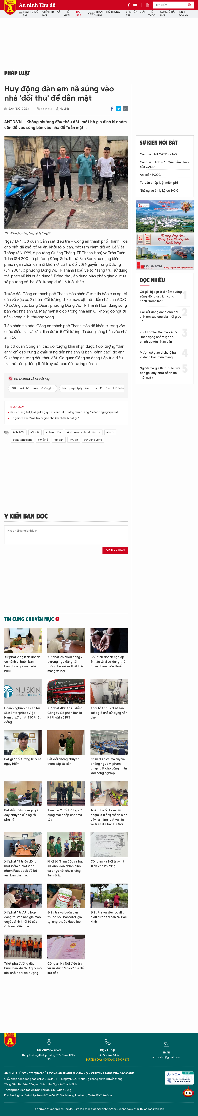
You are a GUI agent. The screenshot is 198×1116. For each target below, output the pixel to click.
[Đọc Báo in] (149, 5)
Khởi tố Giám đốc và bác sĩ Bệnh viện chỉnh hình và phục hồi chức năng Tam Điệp (65, 868)
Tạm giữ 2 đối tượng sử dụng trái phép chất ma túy (64, 815)
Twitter (118, 108)
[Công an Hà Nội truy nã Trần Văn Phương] (109, 844)
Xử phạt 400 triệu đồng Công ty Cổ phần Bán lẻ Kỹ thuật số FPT (65, 712)
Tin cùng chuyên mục (29, 619)
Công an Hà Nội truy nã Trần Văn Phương (107, 864)
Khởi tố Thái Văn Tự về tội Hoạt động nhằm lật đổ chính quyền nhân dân (159, 337)
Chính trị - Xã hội (51, 13)
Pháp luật (78, 13)
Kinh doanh (183, 13)
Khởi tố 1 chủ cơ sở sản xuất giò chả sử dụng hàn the (108, 712)
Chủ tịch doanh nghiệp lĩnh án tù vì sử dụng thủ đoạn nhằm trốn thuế (107, 661)
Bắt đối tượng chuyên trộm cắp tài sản (63, 761)
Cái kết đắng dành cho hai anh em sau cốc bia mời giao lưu (160, 316)
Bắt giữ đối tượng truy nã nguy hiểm (22, 761)
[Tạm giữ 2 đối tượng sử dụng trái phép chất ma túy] (66, 793)
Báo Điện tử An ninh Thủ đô (10, 7)
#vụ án (74, 439)
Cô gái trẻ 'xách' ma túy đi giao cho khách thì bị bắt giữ (44, 418)
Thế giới (67, 13)
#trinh (110, 432)
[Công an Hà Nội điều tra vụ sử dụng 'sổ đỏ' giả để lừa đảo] (66, 947)
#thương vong (93, 439)
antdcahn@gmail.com (166, 1057)
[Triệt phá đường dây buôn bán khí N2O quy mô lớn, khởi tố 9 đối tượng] (23, 947)
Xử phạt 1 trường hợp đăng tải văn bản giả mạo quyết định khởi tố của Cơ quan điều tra (22, 919)
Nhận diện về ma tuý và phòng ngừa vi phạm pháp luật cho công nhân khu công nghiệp (108, 766)
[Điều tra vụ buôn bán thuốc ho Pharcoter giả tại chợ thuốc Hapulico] (66, 896)
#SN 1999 (18, 432)
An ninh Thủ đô (37, 5)
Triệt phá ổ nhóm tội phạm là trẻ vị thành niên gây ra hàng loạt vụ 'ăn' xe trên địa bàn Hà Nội (108, 817)
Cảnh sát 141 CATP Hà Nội (158, 154)
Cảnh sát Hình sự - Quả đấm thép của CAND (164, 164)
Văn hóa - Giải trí (135, 13)
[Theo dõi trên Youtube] (135, 5)
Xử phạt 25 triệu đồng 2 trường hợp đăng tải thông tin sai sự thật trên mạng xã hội (65, 664)
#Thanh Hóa (53, 432)
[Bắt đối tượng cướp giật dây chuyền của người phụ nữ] (23, 793)
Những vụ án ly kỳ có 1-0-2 (159, 191)
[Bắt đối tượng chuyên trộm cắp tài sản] (66, 742)
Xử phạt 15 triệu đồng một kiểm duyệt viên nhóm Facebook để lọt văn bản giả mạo (20, 868)
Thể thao (151, 13)
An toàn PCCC (150, 175)
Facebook (111, 108)
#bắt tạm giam (22, 439)
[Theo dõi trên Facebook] (129, 5)
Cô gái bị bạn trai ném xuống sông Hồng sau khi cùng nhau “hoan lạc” (161, 296)
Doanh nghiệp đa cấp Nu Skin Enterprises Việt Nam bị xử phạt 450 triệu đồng (22, 715)
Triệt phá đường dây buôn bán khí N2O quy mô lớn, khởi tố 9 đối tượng (23, 968)
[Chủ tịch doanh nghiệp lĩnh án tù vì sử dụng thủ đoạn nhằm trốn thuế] (109, 640)
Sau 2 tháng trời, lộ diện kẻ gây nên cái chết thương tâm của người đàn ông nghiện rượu (64, 412)
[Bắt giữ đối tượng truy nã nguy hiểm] (23, 742)
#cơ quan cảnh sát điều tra (83, 432)
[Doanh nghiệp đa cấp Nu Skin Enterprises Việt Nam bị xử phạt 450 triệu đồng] (23, 691)
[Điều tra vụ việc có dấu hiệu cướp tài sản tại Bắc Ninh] (109, 896)
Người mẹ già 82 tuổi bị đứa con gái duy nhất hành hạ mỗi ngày (160, 373)
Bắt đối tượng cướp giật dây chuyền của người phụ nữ (22, 815)
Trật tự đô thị (30, 13)
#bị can (58, 439)
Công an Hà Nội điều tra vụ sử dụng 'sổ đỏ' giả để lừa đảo (65, 968)
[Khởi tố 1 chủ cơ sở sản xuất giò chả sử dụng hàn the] (109, 691)
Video (92, 13)
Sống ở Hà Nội (167, 13)
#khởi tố (43, 439)
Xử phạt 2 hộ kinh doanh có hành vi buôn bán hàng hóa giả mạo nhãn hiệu (22, 664)
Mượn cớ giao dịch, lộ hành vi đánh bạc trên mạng (159, 355)
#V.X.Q (35, 432)
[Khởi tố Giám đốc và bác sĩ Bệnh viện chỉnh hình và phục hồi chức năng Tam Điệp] (66, 844)
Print (125, 108)
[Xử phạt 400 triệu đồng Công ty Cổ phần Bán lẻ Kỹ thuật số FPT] (66, 691)
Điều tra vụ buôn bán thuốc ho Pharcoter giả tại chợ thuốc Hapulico (64, 917)
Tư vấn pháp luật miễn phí (159, 183)
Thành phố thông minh (108, 13)
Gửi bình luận (115, 550)
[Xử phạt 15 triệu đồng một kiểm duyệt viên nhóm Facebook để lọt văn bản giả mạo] (23, 844)
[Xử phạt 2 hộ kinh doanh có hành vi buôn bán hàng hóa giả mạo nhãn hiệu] (23, 640)
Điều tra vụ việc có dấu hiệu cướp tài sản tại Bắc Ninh (108, 917)
